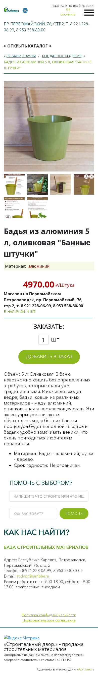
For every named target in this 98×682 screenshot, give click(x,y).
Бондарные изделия (61, 55)
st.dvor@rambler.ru (33, 576)
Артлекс (85, 669)
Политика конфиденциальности (49, 615)
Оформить (68, 14)
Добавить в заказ (49, 356)
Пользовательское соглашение (49, 620)
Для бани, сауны (20, 55)
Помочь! (74, 513)
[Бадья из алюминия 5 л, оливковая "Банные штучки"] (14, 184)
